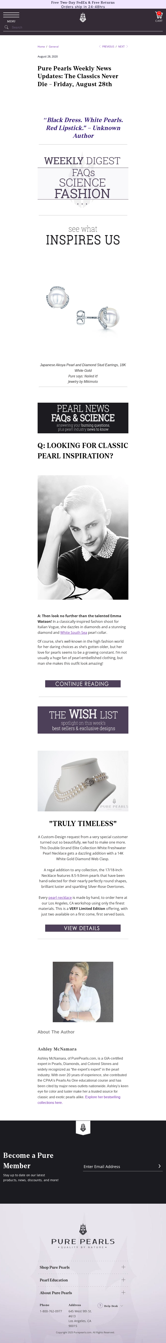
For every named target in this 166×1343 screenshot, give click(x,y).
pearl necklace (60, 897)
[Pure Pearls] (83, 17)
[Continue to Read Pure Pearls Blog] (83, 688)
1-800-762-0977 (51, 1311)
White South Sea (73, 632)
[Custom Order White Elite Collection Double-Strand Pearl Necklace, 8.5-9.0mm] (83, 810)
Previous (108, 46)
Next (121, 46)
